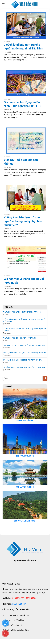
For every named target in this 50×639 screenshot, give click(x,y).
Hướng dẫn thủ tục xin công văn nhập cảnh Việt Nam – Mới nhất (25, 330)
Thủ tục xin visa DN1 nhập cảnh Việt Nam (19, 338)
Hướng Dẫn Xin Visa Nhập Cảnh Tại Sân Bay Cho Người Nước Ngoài (24, 320)
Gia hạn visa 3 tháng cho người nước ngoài (24, 280)
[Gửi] (45, 378)
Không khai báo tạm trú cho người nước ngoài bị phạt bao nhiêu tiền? (23, 221)
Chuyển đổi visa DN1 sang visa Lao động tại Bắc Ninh (24, 367)
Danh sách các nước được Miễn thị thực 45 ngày (22, 360)
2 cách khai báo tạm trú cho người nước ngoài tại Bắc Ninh (23, 46)
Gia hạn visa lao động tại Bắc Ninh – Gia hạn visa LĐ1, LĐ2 (22, 104)
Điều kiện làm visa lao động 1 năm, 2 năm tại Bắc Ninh (24, 353)
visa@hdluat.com (18, 604)
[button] (3, 4)
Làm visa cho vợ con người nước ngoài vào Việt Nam (24, 345)
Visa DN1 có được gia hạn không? (21, 161)
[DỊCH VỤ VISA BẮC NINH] (25, 4)
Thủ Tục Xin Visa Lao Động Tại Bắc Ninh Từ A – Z (22, 312)
